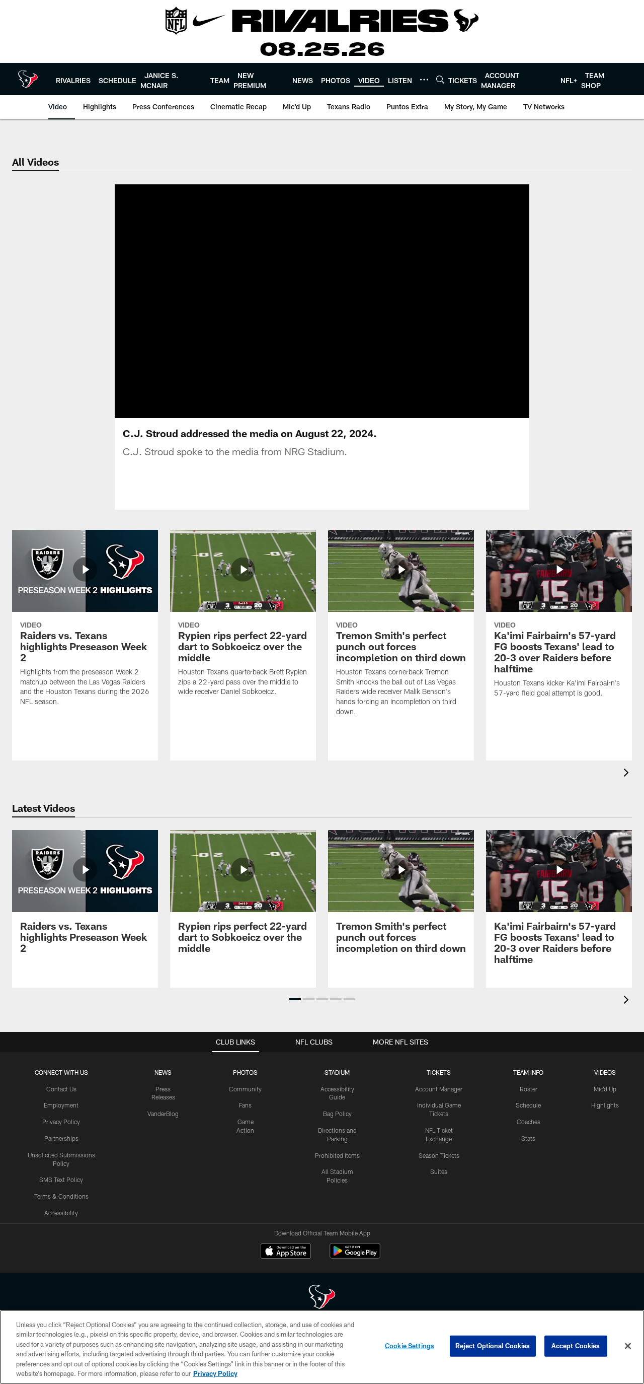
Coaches (528, 1121)
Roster (528, 1088)
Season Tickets (439, 1155)
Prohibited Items (337, 1155)
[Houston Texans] (322, 1298)
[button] (290, 301)
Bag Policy (337, 1113)
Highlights (605, 1105)
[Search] (440, 79)
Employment (61, 1105)
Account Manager (438, 1088)
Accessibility (61, 1212)
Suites (438, 1171)
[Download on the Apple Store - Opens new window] (285, 1252)
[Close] (628, 1346)
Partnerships (61, 1138)
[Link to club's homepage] (28, 79)
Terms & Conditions (61, 1196)
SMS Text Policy (61, 1179)
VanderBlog (163, 1113)
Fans (245, 1105)
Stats (528, 1138)
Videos (605, 1072)
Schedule (528, 1105)
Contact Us (61, 1088)
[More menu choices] (424, 80)
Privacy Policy (61, 1121)
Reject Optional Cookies (492, 1346)
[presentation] (628, 774)
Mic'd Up (605, 1088)
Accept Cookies (575, 1346)
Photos (245, 1072)
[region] (322, 1347)
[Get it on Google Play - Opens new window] (354, 1255)
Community (245, 1088)
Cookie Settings (409, 1346)
